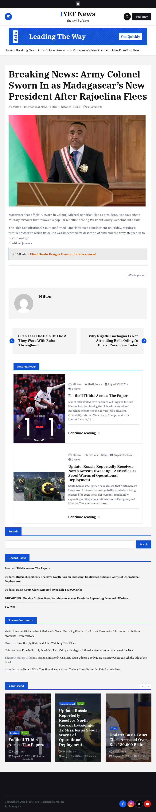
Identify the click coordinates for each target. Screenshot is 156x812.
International (32, 107)
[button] (143, 686)
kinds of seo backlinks (18, 631)
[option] (28, 727)
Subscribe (142, 16)
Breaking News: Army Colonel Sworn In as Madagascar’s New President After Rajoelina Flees (77, 50)
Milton (17, 107)
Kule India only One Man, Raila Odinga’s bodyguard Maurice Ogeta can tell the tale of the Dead (78, 650)
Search (13, 531)
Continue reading (82, 433)
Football (89, 384)
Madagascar (137, 275)
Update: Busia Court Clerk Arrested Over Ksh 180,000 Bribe (44, 589)
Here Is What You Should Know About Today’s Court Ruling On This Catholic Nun (71, 669)
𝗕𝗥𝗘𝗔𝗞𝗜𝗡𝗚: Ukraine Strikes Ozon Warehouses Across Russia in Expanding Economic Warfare (66, 598)
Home (9, 50)
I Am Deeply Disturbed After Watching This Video (46, 643)
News (44, 107)
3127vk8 (10, 606)
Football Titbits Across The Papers (27, 568)
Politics (53, 107)
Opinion (123, 723)
